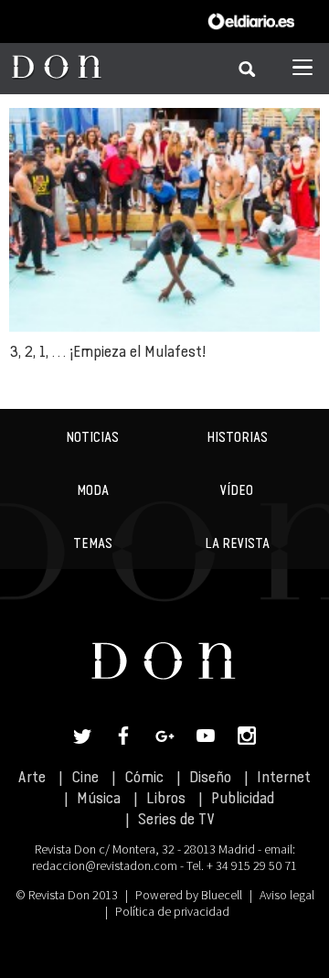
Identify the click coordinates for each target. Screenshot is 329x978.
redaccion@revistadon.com (104, 865)
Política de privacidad (172, 911)
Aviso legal (287, 895)
